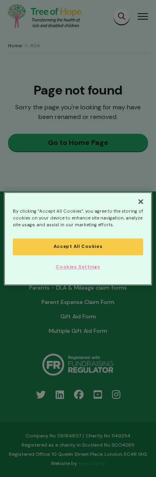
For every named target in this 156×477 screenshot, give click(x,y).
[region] (78, 238)
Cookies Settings (78, 267)
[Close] (141, 201)
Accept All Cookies (78, 247)
